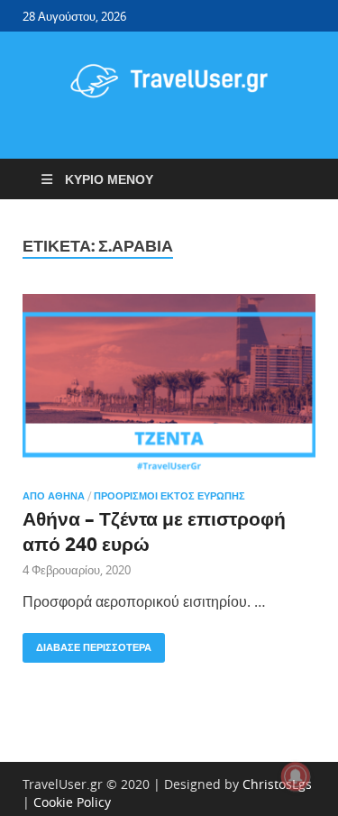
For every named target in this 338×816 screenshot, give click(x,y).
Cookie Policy (72, 802)
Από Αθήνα (54, 496)
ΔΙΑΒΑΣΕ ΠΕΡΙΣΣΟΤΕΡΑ (87, 643)
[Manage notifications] (295, 776)
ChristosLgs (277, 784)
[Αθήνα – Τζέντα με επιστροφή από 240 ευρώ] (169, 384)
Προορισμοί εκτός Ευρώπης (169, 496)
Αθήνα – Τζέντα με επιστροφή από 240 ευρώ (154, 531)
